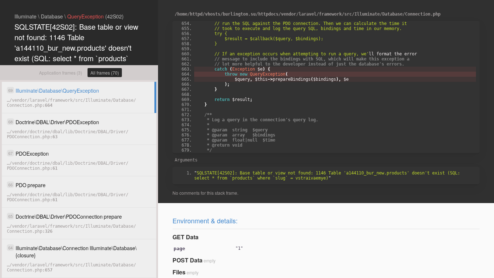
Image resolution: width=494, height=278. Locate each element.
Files (179, 272)
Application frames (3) (60, 73)
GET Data (186, 237)
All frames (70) (104, 73)
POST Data (188, 260)
